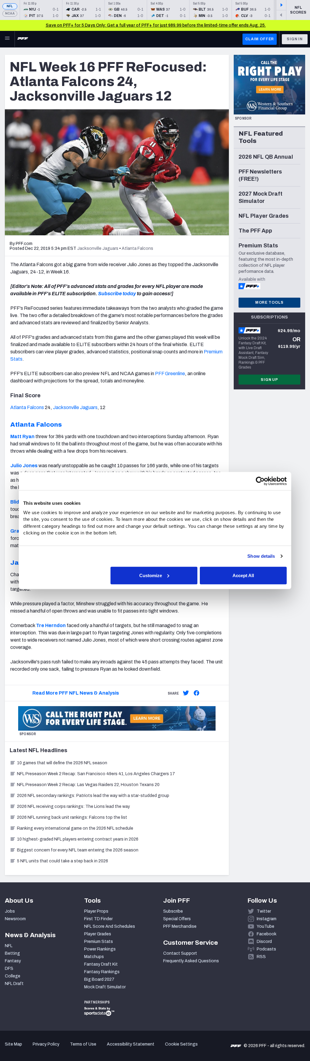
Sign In (295, 39)
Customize (150, 575)
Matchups (94, 956)
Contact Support (180, 953)
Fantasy (13, 961)
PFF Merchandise (179, 926)
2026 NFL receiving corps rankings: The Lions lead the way (73, 806)
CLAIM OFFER (259, 39)
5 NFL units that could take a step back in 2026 (62, 861)
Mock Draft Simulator (105, 987)
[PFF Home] (22, 39)
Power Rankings (100, 949)
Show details (261, 556)
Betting (12, 953)
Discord (264, 941)
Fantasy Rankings (102, 972)
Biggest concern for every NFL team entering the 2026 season (77, 850)
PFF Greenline (170, 373)
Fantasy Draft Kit (101, 964)
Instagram (266, 919)
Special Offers (177, 919)
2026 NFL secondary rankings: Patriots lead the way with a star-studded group (93, 795)
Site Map (13, 1044)
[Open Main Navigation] (7, 39)
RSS (261, 956)
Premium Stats (98, 941)
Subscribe (173, 911)
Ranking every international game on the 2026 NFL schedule (75, 828)
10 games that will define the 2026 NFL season (62, 763)
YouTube (265, 926)
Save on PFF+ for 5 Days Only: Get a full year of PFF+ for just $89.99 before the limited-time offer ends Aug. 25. (156, 25)
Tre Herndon (51, 625)
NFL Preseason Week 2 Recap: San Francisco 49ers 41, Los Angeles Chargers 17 (96, 774)
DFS (9, 968)
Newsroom (15, 919)
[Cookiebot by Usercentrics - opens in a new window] (260, 481)
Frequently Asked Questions (191, 961)
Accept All (243, 575)
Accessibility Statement (130, 1044)
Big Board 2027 (99, 979)
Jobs (10, 911)
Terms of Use (83, 1044)
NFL (10, 6)
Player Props (96, 911)
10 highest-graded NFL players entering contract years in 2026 (77, 839)
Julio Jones (24, 465)
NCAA (10, 13)
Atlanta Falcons (27, 407)
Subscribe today (117, 293)
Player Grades (97, 934)
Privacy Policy (46, 1044)
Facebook (266, 934)
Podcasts (266, 949)
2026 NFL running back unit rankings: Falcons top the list (72, 817)
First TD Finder (98, 919)
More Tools (269, 302)
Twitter (264, 911)
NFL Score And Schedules (109, 926)
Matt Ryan (22, 436)
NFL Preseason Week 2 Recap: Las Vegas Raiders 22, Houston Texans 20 (88, 784)
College (12, 976)
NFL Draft (14, 983)
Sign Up (269, 380)
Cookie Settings (181, 1044)
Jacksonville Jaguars (75, 407)
